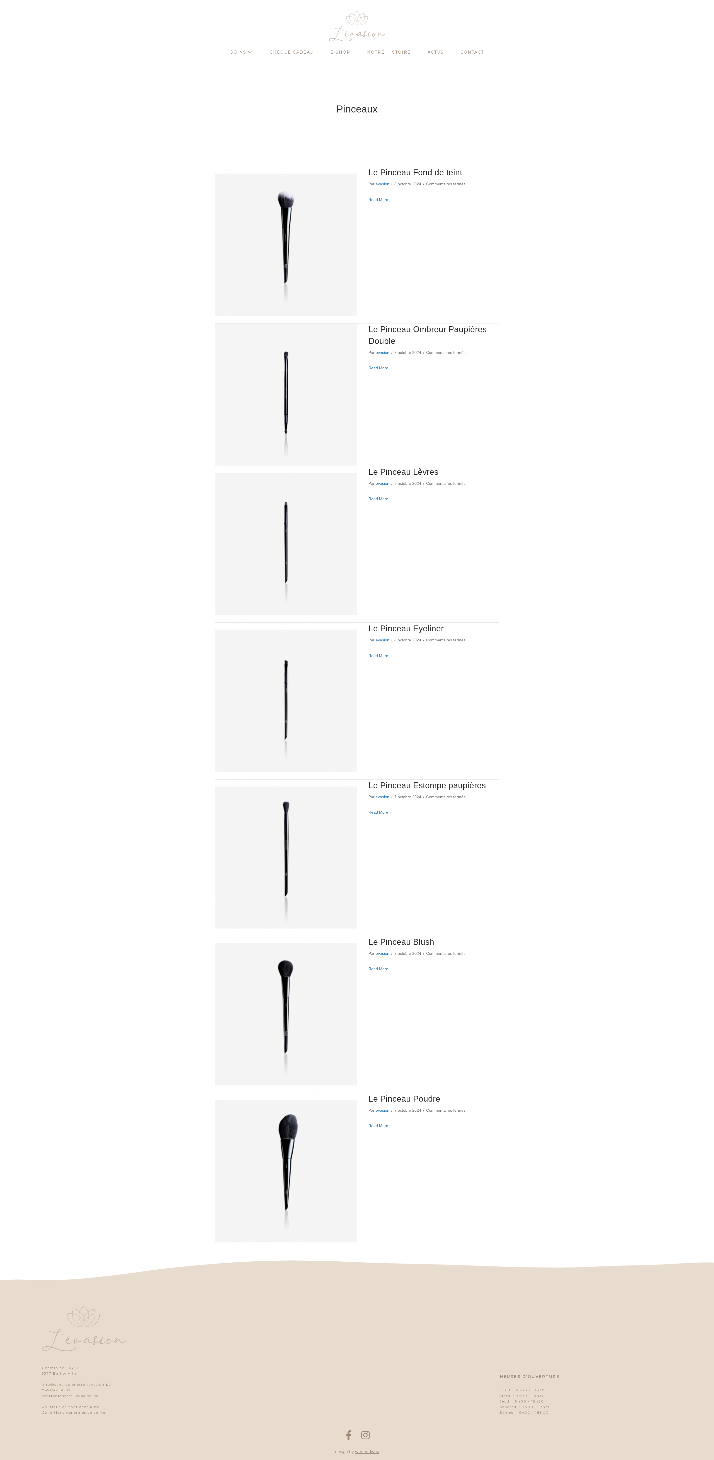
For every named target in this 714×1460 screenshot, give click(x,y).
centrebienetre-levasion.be (70, 1396)
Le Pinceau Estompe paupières (427, 785)
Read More (378, 199)
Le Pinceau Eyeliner (406, 628)
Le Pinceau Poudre (404, 1098)
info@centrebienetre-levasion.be (76, 1384)
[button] (249, 52)
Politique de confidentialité (71, 1407)
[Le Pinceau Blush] (286, 1014)
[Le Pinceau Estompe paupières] (286, 857)
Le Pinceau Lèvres (403, 471)
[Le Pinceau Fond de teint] (286, 244)
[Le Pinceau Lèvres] (286, 544)
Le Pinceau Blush (401, 941)
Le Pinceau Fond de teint (415, 172)
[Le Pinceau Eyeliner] (286, 700)
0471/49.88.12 (56, 1390)
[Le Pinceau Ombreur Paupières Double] (286, 394)
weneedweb (367, 1451)
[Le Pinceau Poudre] (286, 1171)
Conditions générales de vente (73, 1412)
